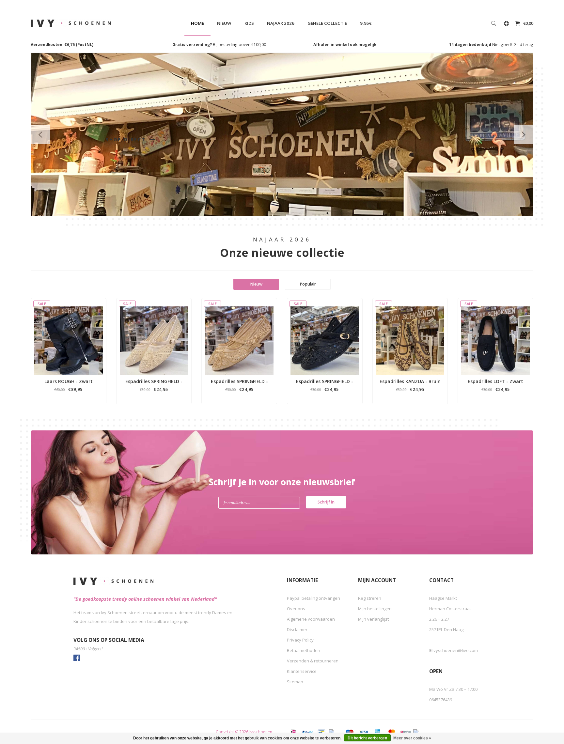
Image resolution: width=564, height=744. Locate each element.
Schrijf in (326, 502)
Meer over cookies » (412, 738)
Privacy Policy (300, 640)
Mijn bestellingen (375, 609)
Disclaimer (297, 629)
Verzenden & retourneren (312, 661)
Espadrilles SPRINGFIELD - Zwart (324, 381)
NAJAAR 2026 (280, 23)
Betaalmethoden (303, 650)
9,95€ (366, 23)
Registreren (369, 598)
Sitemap (295, 682)
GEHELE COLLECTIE (327, 23)
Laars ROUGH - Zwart (68, 381)
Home (197, 23)
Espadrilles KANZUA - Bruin (410, 381)
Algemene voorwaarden (311, 619)
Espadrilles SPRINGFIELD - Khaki (239, 381)
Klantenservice (302, 671)
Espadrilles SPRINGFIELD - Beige (153, 381)
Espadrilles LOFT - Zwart (495, 381)
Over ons (296, 609)
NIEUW (224, 23)
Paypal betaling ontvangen (313, 598)
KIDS (249, 23)
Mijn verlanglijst (373, 619)
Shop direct (127, 139)
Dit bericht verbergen (367, 738)
